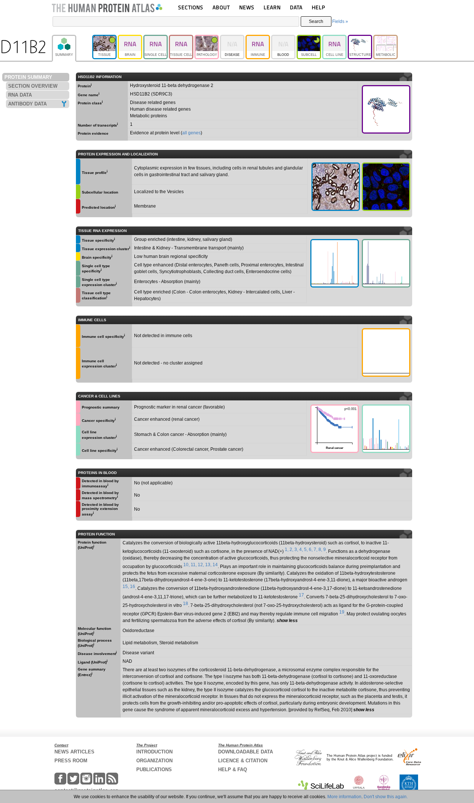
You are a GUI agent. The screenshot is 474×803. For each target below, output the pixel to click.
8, (320, 549)
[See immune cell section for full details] (78, 336)
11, (194, 564)
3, (296, 549)
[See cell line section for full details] (78, 434)
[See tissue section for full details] (78, 171)
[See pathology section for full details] (78, 407)
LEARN (272, 7)
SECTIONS (190, 7)
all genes (191, 132)
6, (311, 549)
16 (132, 586)
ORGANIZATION (154, 760)
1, (286, 549)
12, (201, 564)
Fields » (340, 21)
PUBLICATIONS (154, 769)
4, (301, 549)
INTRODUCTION (154, 752)
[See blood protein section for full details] (78, 206)
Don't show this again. (386, 796)
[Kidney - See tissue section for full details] (335, 186)
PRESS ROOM (70, 760)
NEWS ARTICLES (74, 752)
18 (185, 603)
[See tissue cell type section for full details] (78, 295)
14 (215, 564)
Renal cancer (333, 428)
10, (186, 564)
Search (316, 21)
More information (344, 796)
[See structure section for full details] (386, 109)
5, (306, 549)
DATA (296, 7)
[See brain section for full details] (78, 256)
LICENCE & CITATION (242, 760)
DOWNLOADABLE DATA (245, 752)
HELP (318, 7)
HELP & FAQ (232, 769)
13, (208, 564)
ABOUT (221, 7)
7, (315, 549)
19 (341, 612)
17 (301, 595)
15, (126, 586)
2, (291, 549)
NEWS (246, 7)
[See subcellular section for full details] (386, 186)
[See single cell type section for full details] (78, 268)
